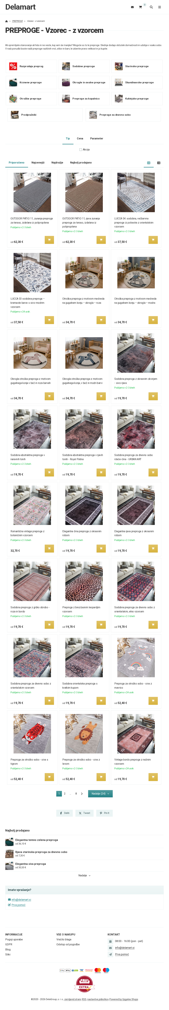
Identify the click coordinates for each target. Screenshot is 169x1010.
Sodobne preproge (83, 66)
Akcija (86, 149)
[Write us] (110, 954)
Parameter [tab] (96, 138)
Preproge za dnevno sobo (115, 114)
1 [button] (60, 794)
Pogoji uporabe (14, 939)
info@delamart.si (21, 899)
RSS (84, 999)
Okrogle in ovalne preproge (88, 82)
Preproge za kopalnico (86, 98)
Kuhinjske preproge (137, 98)
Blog (8, 949)
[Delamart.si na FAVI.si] (84, 983)
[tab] (149, 162)
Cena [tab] (80, 138)
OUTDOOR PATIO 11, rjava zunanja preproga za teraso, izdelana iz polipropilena (81, 222)
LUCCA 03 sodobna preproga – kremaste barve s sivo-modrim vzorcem (28, 303)
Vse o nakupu (65, 934)
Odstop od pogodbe (68, 944)
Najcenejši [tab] (38, 162)
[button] (49, 240)
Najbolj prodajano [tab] (81, 162)
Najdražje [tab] (57, 162)
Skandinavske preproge (139, 82)
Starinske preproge (137, 66)
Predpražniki (28, 114)
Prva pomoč (18, 905)
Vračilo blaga (63, 939)
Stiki (7, 954)
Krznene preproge (31, 82)
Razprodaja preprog (31, 66)
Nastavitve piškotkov (97, 999)
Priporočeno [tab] (16, 162)
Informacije (13, 934)
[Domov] (6, 21)
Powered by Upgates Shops (123, 999)
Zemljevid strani (72, 999)
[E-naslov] (132, 7)
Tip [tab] (68, 138)
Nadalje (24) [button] (98, 793)
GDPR (8, 944)
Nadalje (82, 875)
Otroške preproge (30, 98)
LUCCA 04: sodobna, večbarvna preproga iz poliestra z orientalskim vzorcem (133, 222)
